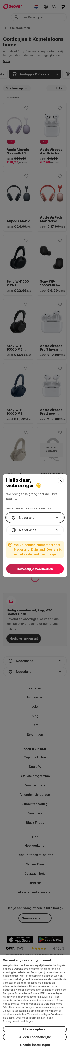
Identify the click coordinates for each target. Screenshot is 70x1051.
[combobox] (35, 517)
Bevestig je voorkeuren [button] (35, 569)
